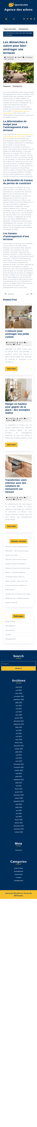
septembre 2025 (19, 699)
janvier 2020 (19, 823)
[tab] (6, 19)
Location (8, 634)
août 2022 (19, 773)
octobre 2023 (19, 749)
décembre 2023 (19, 745)
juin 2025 (19, 705)
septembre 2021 (19, 779)
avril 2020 (19, 816)
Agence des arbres (18, 9)
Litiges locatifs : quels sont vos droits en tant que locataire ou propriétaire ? (16, 585)
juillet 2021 (18, 782)
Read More (12, 369)
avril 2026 (19, 690)
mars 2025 (18, 715)
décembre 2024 (19, 721)
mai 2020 (19, 813)
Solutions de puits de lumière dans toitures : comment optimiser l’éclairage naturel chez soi (17, 572)
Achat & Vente (10, 621)
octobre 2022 (19, 770)
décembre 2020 (19, 795)
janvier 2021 (19, 792)
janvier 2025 (19, 718)
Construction (9, 630)
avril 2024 (19, 736)
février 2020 (18, 819)
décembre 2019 (19, 826)
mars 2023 (18, 761)
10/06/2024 (11, 418)
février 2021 (18, 789)
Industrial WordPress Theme (17, 893)
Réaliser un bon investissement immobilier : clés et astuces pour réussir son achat (17, 551)
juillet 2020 (18, 807)
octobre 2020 (19, 798)
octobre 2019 (19, 832)
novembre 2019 (19, 829)
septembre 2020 (19, 801)
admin (19, 57)
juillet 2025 (18, 702)
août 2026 (19, 687)
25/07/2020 (11, 342)
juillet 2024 (18, 727)
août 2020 (19, 804)
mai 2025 (19, 709)
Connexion (18, 850)
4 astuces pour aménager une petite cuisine (17, 333)
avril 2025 (19, 712)
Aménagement (23, 29)
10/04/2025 (11, 497)
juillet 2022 (18, 776)
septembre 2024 (19, 724)
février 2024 (18, 742)
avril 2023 (19, 758)
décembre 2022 (19, 764)
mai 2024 (19, 733)
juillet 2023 (18, 752)
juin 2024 (19, 730)
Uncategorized (10, 639)
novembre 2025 (19, 696)
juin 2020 (19, 810)
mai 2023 (19, 755)
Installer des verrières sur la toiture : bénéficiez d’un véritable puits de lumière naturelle (18, 598)
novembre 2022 (19, 767)
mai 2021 (19, 786)
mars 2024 (18, 739)
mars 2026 (18, 693)
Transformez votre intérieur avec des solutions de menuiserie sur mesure (16, 486)
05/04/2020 (10, 57)
